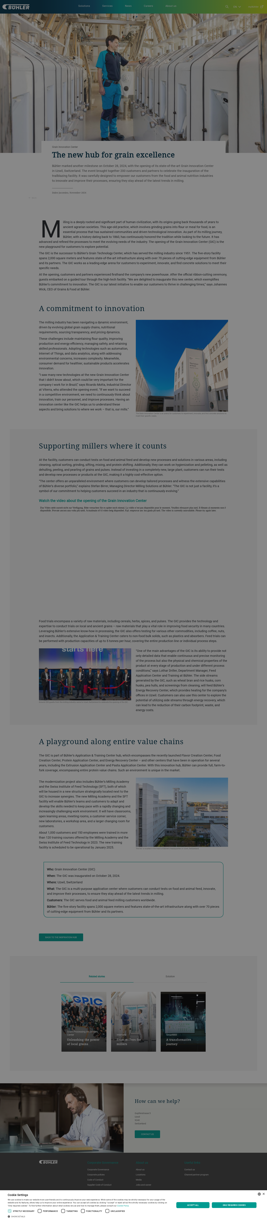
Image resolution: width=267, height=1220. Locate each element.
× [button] (263, 1194)
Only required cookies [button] (234, 1205)
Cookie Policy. (123, 1205)
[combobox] (259, 1194)
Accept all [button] (193, 1205)
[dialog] (133, 1205)
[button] (89, 1216)
